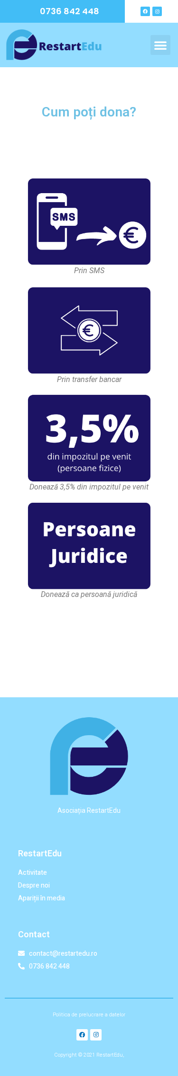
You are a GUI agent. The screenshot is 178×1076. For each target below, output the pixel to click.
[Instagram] (157, 11)
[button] (160, 45)
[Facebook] (145, 11)
